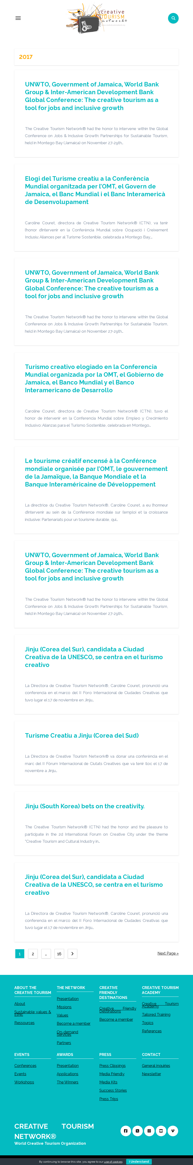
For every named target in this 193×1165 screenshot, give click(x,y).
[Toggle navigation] (18, 18)
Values (62, 1015)
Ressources (24, 1023)
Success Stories (113, 1090)
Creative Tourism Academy (160, 1004)
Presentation (68, 998)
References (152, 1031)
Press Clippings (112, 1065)
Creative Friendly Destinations (117, 1009)
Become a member (73, 1023)
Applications (67, 1074)
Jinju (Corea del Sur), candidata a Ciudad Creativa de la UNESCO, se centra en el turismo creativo (94, 657)
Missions (64, 1007)
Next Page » (168, 953)
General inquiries (156, 1065)
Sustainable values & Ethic (32, 1013)
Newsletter (151, 1074)
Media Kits (108, 1082)
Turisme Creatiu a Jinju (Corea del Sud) (82, 735)
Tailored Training (156, 1014)
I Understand (139, 1161)
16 (59, 953)
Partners (64, 1043)
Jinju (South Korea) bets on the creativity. (85, 806)
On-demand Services (67, 1033)
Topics (147, 1023)
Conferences (25, 1065)
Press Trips (108, 1098)
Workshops (24, 1082)
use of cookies (113, 1161)
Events (20, 1074)
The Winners (67, 1082)
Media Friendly (112, 1074)
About (19, 1003)
